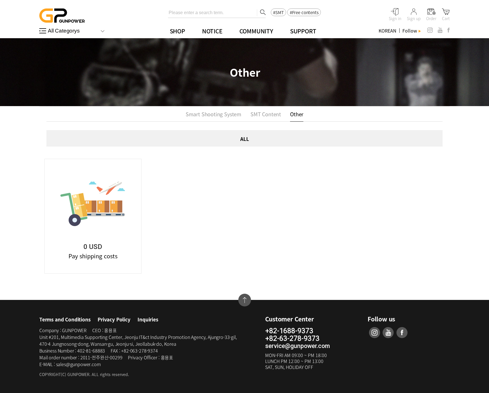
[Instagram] (430, 30)
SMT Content (265, 114)
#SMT (278, 12)
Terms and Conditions (65, 319)
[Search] (261, 12)
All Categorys (64, 31)
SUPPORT (303, 31)
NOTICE (212, 31)
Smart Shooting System (213, 114)
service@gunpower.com (297, 346)
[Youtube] (440, 30)
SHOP (177, 31)
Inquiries (148, 319)
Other (296, 114)
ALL (244, 138)
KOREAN (387, 30)
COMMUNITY (256, 31)
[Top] (244, 300)
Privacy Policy (114, 319)
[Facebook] (448, 30)
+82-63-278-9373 (292, 339)
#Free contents (304, 12)
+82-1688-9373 (289, 331)
